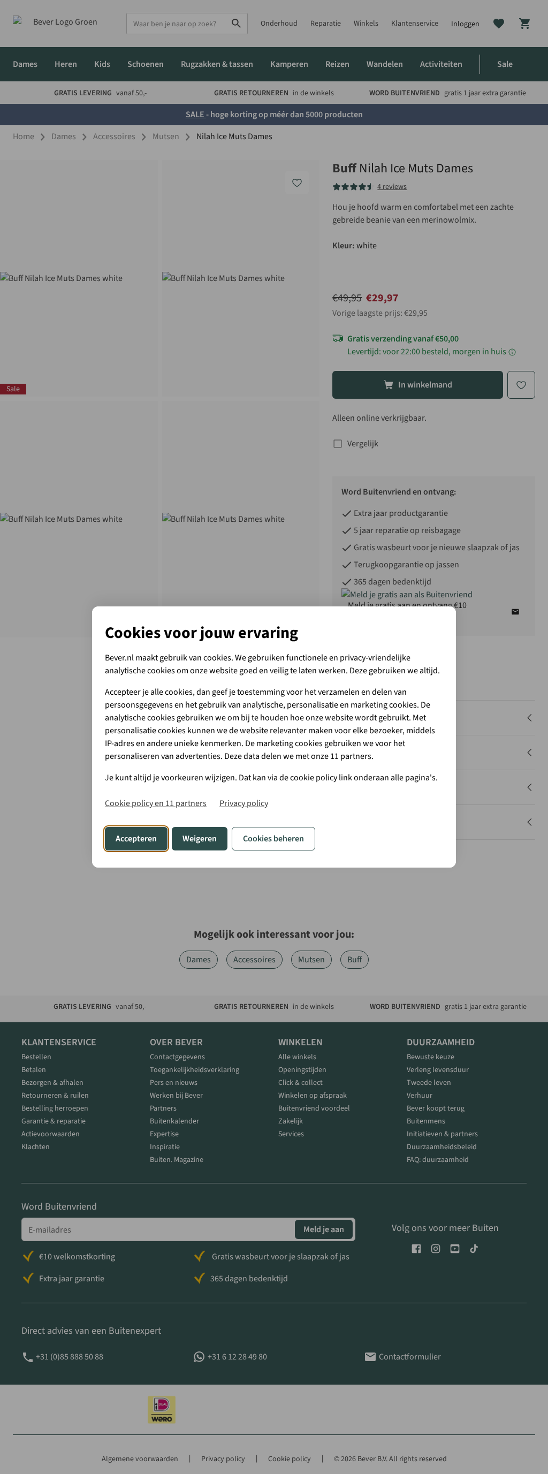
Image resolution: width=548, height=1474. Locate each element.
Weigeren (199, 839)
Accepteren (136, 839)
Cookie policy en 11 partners (156, 803)
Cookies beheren (273, 839)
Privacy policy (243, 803)
